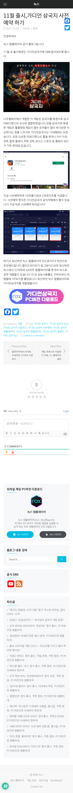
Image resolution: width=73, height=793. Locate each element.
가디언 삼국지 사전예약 (40, 328)
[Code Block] (35, 433)
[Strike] (19, 433)
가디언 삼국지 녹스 (58, 324)
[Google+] (67, 31)
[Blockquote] (31, 433)
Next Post (51, 352)
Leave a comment (34, 335)
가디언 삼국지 (41, 324)
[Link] (39, 433)
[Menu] (5, 4)
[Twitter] (67, 27)
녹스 (36, 4)
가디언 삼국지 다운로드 (15, 328)
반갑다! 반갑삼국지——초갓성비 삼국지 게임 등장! (36, 620)
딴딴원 (26, 28)
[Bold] (7, 433)
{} (43, 433)
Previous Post (22, 352)
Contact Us (37, 786)
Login (65, 411)
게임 (20, 324)
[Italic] (11, 433)
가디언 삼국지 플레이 (53, 331)
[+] (47, 433)
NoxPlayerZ (57, 780)
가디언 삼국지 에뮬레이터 (28, 331)
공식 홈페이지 (17, 780)
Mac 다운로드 (56, 535)
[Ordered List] (23, 433)
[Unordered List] (27, 433)
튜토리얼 (43, 780)
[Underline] (15, 433)
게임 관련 (31, 780)
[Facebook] (67, 21)
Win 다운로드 (23, 535)
